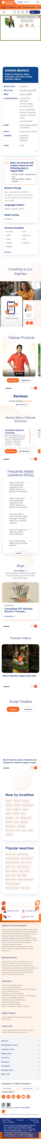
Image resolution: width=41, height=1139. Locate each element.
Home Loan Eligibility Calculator (13, 998)
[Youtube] (23, 1097)
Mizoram (14, 938)
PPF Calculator (31, 990)
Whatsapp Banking (8, 972)
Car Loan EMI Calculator (10, 992)
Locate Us (30, 1030)
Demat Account (17, 966)
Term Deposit (6, 966)
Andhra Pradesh (7, 930)
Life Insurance (19, 968)
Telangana (28, 940)
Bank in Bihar (22, 876)
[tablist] (20, 978)
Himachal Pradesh (8, 934)
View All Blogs (19, 571)
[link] (18, 12)
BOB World (12, 1032)
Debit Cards (19, 970)
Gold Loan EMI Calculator (11, 1002)
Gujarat (27, 932)
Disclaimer (20, 1120)
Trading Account (7, 968)
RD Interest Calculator (9, 996)
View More (18, 553)
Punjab (33, 938)
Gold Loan (5, 964)
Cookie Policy (6, 1120)
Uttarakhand (17, 942)
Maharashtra (19, 936)
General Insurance (31, 968)
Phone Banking (21, 972)
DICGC (27, 1108)
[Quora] (28, 1097)
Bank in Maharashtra (26, 880)
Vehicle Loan (14, 964)
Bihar (36, 930)
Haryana (34, 932)
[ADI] (3, 908)
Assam (31, 930)
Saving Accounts (26, 964)
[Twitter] (18, 1097)
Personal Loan (7, 962)
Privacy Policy (34, 1120)
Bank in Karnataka (12, 888)
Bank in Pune (10, 867)
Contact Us (6, 1030)
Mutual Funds (28, 966)
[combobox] (37, 902)
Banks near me (22, 854)
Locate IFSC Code (12, 859)
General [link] (4, 7)
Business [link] (27, 2)
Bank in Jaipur (24, 871)
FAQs (24, 1030)
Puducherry (6, 951)
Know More (12, 52)
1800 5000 (24, 101)
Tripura (35, 940)
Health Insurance (8, 970)
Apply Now (25, 381)
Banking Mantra (16, 1030)
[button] (14, 12)
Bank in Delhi (10, 876)
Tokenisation (6, 1019)
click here (26, 1130)
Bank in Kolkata (11, 871)
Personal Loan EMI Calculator (12, 985)
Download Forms (22, 1032)
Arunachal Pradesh (21, 930)
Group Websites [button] (7, 1089)
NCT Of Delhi (6, 949)
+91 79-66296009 (28, 110)
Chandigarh (6, 932)
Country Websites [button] (27, 1089)
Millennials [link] (12, 7)
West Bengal (26, 942)
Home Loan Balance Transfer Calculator (16, 1006)
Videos (4, 1032)
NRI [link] (19, 7)
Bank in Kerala (11, 880)
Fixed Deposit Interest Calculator (13, 990)
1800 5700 (25, 99)
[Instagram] (8, 1097)
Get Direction (24, 452)
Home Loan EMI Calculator (11, 987)
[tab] (20, 926)
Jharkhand (19, 934)
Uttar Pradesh (7, 942)
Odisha (27, 938)
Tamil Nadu (19, 940)
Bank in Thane (26, 863)
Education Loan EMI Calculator (13, 994)
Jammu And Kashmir (19, 949)
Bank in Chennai (23, 867)
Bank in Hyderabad (12, 884)
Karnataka (27, 934)
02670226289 (26, 122)
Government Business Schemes (13, 974)
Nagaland (21, 938)
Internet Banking (7, 1017)
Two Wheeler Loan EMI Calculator (14, 1000)
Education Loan (27, 962)
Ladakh (30, 949)
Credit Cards (28, 970)
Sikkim (12, 940)
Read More (7, 252)
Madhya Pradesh (8, 936)
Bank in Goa (25, 888)
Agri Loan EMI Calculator (27, 996)
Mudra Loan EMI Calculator (11, 1004)
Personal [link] (20, 2)
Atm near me (10, 854)
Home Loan (17, 962)
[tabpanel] (20, 39)
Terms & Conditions (8, 1122)
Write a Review (20, 405)
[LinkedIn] (13, 1097)
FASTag (30, 972)
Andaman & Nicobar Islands (11, 945)
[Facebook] (3, 1097)
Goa (22, 932)
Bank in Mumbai (26, 859)
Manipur (28, 936)
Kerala (34, 934)
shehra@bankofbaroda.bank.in (28, 126)
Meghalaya (6, 938)
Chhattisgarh (15, 932)
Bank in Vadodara (12, 863)
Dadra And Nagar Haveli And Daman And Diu (17, 947)
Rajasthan (5, 940)
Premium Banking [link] (29, 7)
